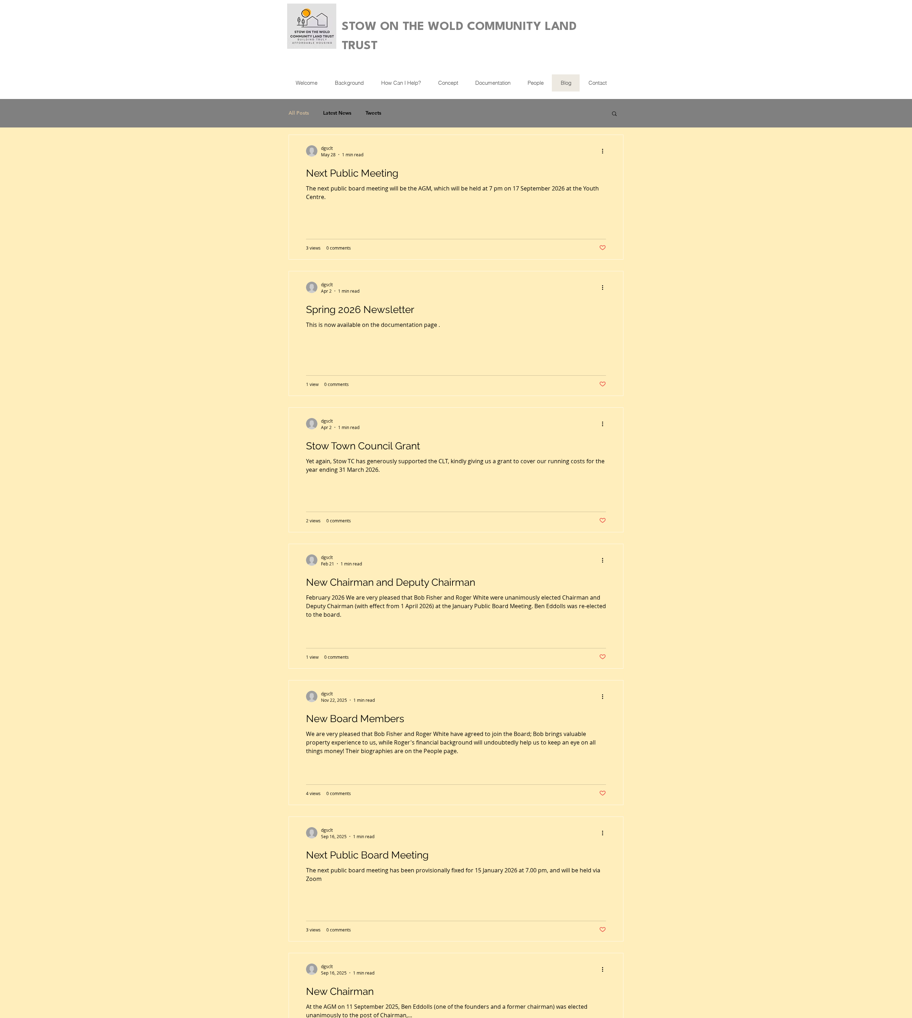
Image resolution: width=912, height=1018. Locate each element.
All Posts (299, 113)
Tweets (373, 113)
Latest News (337, 113)
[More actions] (605, 151)
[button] (614, 114)
